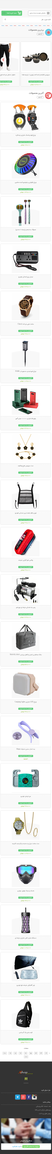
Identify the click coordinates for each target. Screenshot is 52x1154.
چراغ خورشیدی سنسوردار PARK (25, 371)
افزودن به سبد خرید (36, 81)
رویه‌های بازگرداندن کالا (43, 1110)
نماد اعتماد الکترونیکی (43, 1106)
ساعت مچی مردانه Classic (26, 324)
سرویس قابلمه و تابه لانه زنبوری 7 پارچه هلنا (36, 75)
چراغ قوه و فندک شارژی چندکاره (26, 135)
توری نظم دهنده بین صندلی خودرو (25, 513)
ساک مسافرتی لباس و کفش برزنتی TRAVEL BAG (26, 655)
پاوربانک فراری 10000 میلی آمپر (25, 418)
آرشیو (40, 34)
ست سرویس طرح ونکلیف (25, 466)
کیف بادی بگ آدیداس (25, 1032)
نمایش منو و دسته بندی (38, 13)
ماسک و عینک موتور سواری (25, 891)
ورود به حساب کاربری (31, 1146)
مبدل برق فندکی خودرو (25, 277)
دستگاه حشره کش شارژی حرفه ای (25, 938)
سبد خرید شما (12, 13)
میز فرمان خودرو (26, 796)
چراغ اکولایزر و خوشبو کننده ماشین (25, 182)
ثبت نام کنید (16, 1146)
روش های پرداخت (45, 1114)
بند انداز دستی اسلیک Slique (25, 749)
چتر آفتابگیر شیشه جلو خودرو (26, 985)
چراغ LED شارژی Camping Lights (26, 702)
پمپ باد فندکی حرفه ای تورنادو (25, 607)
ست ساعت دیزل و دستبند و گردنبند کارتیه (25, 844)
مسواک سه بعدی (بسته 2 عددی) (26, 230)
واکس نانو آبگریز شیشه (25, 560)
